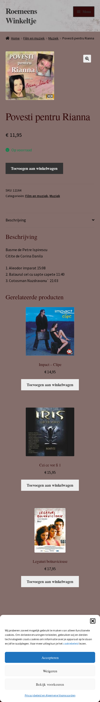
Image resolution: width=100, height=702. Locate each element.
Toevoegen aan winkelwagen (34, 168)
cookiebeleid (71, 643)
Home (15, 38)
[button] (92, 621)
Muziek (53, 38)
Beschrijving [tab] (16, 220)
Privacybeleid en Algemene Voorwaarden (50, 695)
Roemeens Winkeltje (21, 15)
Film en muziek (34, 38)
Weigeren (50, 670)
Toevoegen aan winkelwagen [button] (50, 384)
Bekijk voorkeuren (50, 684)
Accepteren (50, 657)
